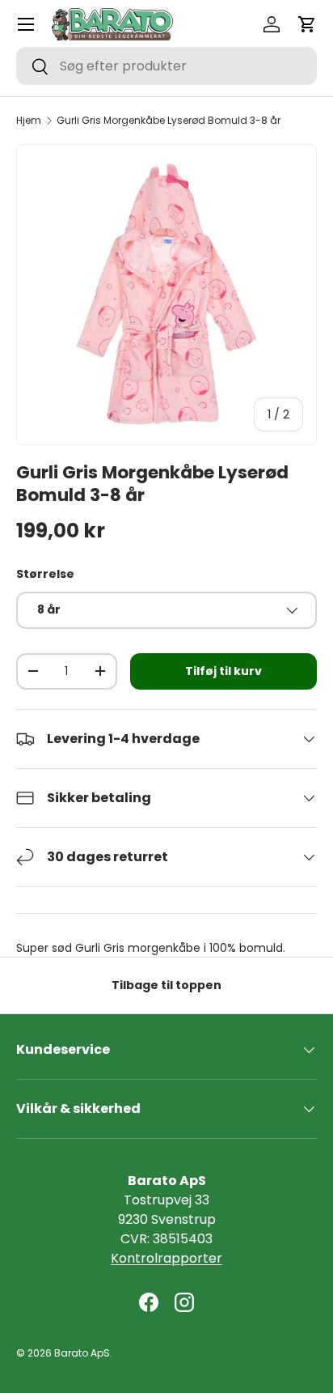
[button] (307, 24)
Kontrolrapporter (166, 1258)
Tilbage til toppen (166, 985)
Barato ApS (82, 1353)
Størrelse (45, 574)
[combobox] (166, 66)
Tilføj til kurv (223, 671)
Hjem (28, 120)
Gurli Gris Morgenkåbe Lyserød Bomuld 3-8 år (168, 120)
